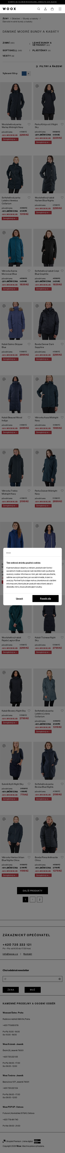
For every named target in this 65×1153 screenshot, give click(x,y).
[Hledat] (38, 8)
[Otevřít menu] (60, 9)
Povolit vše (45, 598)
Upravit (19, 598)
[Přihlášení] (45, 8)
